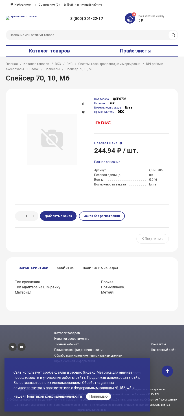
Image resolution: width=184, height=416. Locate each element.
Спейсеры (52, 69)
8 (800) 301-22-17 (86, 18)
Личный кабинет (66, 344)
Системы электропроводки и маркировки (109, 64)
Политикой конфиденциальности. (54, 396)
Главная (12, 64)
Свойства (65, 268)
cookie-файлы (54, 372)
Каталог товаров (36, 64)
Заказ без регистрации (102, 216)
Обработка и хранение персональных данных (88, 355)
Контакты (158, 344)
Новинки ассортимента (71, 338)
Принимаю (98, 396)
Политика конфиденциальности (78, 350)
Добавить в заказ (58, 216)
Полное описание (107, 162)
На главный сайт (163, 350)
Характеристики (33, 268)
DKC (58, 64)
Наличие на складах (100, 268)
